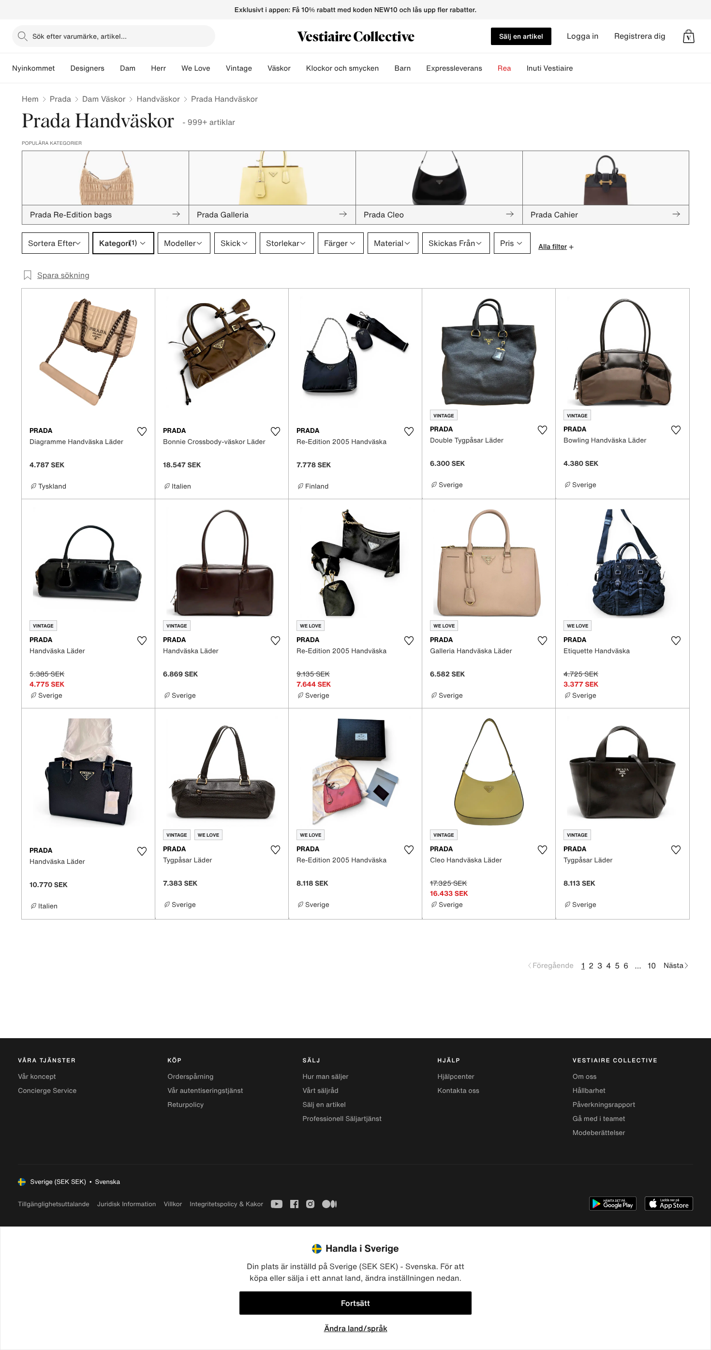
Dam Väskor (104, 99)
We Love (195, 68)
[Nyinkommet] (62, 68)
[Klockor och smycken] (386, 68)
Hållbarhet (589, 1091)
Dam (127, 68)
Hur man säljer (325, 1077)
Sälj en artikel (521, 36)
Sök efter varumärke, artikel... (79, 36)
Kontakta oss (458, 1091)
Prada (60, 99)
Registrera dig (640, 36)
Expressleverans (454, 68)
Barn (402, 68)
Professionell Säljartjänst (342, 1119)
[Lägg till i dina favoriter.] (142, 431)
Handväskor (158, 99)
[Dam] (143, 68)
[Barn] (418, 68)
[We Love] (218, 68)
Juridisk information (126, 1204)
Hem (30, 99)
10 (652, 965)
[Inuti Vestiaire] (581, 68)
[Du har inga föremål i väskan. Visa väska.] (689, 36)
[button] (689, 36)
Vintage (239, 68)
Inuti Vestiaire (550, 68)
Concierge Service (47, 1091)
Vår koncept (37, 1077)
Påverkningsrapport (604, 1105)
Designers (87, 68)
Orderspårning (190, 1077)
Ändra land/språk (355, 1328)
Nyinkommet (33, 68)
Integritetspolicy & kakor (226, 1204)
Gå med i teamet (599, 1119)
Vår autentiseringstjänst (205, 1091)
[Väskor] (298, 68)
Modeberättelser (599, 1133)
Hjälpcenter (456, 1077)
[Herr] (174, 68)
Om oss (585, 1077)
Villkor (172, 1204)
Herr (158, 68)
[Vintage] (260, 68)
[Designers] (112, 68)
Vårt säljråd (320, 1091)
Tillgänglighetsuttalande (53, 1204)
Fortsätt (355, 1303)
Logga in (583, 36)
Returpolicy (185, 1105)
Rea (504, 68)
